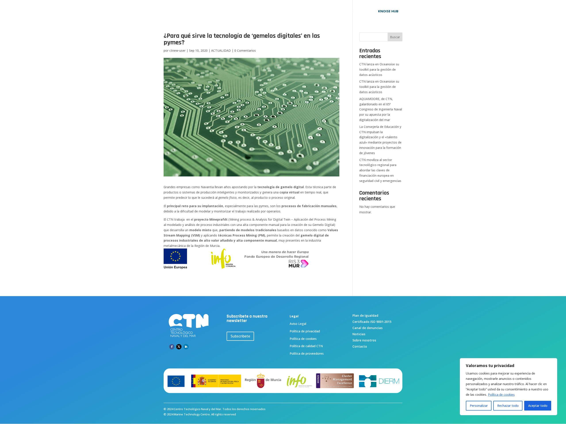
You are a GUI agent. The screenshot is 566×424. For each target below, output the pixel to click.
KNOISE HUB (388, 11)
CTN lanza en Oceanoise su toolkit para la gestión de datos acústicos (379, 69)
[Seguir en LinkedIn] (186, 346)
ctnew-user (177, 50)
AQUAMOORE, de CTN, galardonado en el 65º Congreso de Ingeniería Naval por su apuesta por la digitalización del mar (380, 109)
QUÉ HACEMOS (283, 11)
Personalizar (479, 405)
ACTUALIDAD (221, 50)
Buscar (395, 37)
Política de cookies (501, 394)
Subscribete (240, 336)
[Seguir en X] (179, 346)
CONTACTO (358, 11)
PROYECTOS (315, 11)
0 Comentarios (245, 50)
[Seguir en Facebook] (171, 346)
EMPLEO (337, 11)
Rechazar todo (508, 405)
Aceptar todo (537, 405)
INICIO (255, 11)
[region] (508, 386)
